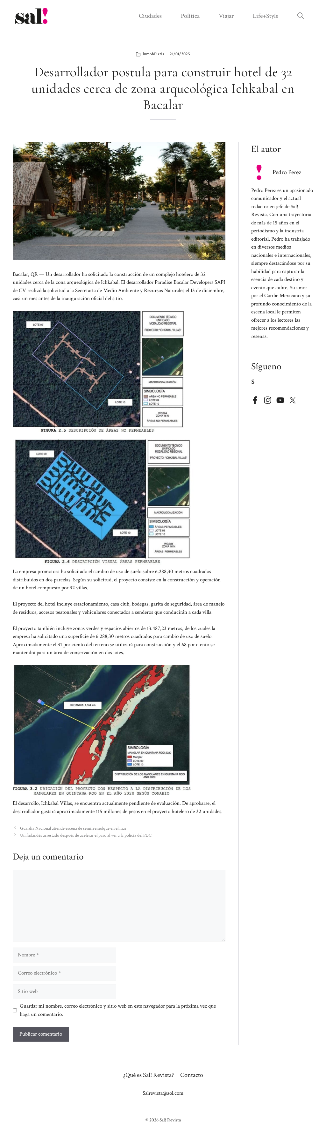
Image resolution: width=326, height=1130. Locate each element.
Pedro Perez (287, 172)
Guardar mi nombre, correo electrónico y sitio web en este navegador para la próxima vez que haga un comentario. (118, 1010)
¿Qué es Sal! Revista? (148, 1075)
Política (190, 16)
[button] (300, 15)
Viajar (226, 16)
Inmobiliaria (153, 54)
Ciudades (150, 16)
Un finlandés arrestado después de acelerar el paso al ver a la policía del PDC (86, 835)
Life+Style (265, 16)
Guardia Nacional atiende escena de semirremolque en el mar (73, 828)
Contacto (191, 1075)
